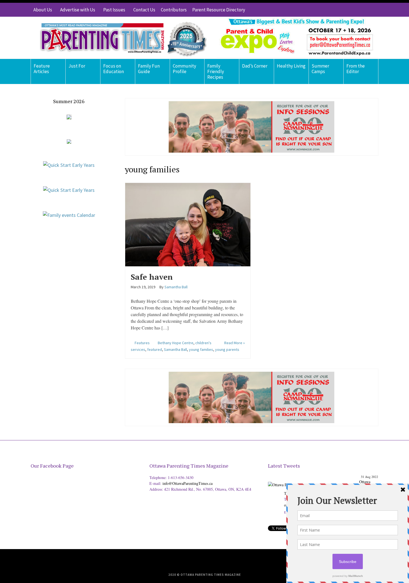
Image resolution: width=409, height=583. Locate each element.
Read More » (234, 342)
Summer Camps (320, 69)
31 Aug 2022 (369, 477)
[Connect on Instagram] (366, 10)
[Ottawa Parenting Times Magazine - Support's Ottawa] (312, 480)
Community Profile (184, 69)
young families (201, 349)
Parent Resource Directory (218, 10)
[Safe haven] (188, 224)
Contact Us (144, 10)
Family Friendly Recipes (215, 71)
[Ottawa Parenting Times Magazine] (120, 38)
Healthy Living (291, 66)
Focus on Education (113, 69)
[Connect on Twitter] (349, 10)
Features (142, 342)
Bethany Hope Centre (175, 342)
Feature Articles (42, 69)
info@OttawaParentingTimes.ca (187, 483)
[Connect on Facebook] (357, 10)
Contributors (174, 10)
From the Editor (355, 69)
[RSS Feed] (341, 10)
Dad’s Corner (254, 66)
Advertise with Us (77, 10)
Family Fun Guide (149, 69)
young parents (227, 349)
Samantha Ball (175, 349)
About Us (42, 10)
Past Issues (114, 10)
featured (154, 349)
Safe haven (152, 277)
